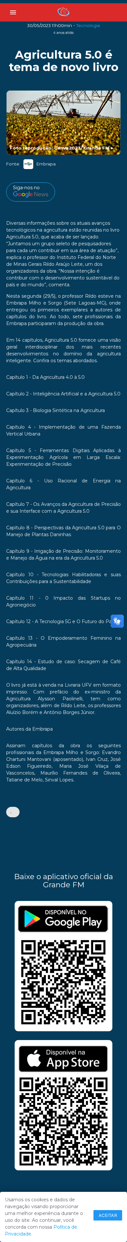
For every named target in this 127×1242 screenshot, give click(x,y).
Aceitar (108, 1215)
